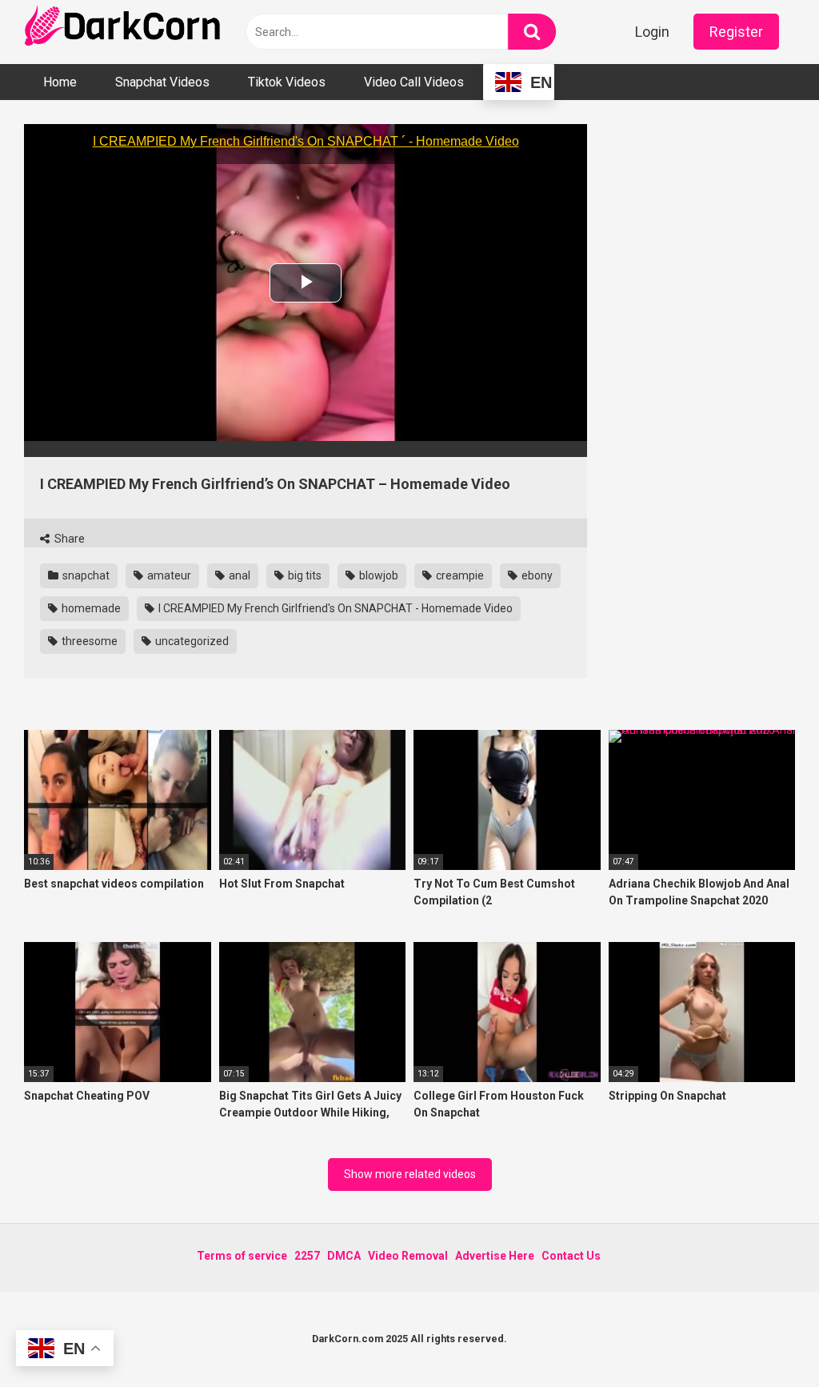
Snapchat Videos (162, 82)
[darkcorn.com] (124, 28)
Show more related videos (410, 1174)
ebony (536, 575)
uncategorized (191, 641)
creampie (458, 575)
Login (652, 31)
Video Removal (408, 1255)
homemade (90, 608)
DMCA (344, 1255)
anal (238, 575)
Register (736, 31)
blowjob (377, 575)
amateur (168, 575)
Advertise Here (494, 1255)
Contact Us (571, 1255)
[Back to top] (765, 1338)
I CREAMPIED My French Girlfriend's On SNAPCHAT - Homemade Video (334, 608)
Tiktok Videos (287, 82)
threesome (88, 641)
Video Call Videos (414, 82)
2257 (307, 1255)
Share (68, 538)
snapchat (85, 575)
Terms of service (242, 1255)
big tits (304, 575)
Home (60, 82)
